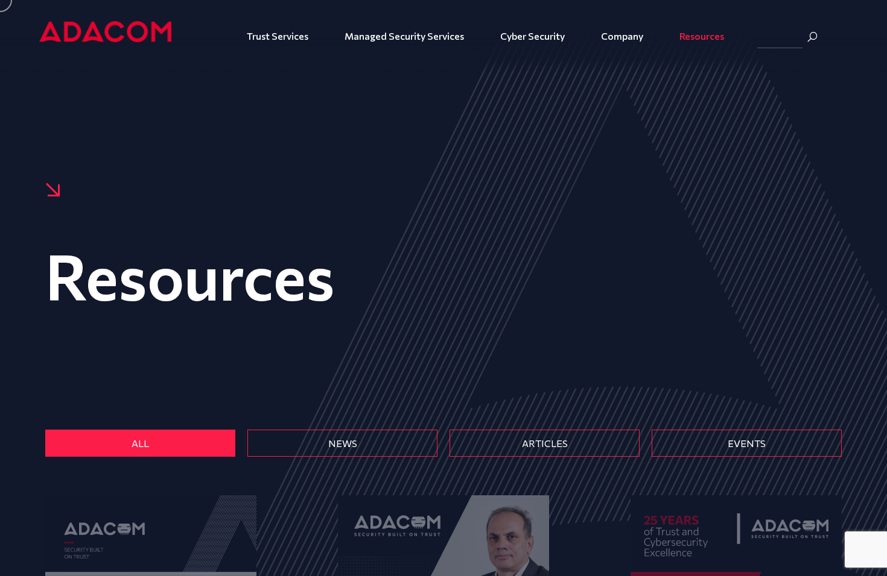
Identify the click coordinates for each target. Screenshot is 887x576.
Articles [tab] (545, 443)
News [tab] (342, 443)
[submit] (812, 36)
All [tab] (140, 443)
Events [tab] (747, 443)
